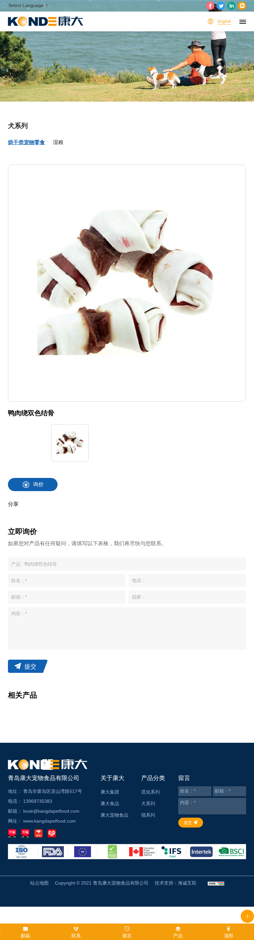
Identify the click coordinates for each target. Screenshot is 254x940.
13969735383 (37, 801)
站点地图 (39, 883)
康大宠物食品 (114, 815)
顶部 (228, 935)
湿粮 (58, 142)
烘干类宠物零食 (26, 142)
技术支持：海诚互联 (175, 883)
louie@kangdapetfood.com (51, 811)
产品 (178, 935)
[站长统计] (216, 883)
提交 (30, 666)
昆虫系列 (150, 792)
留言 (127, 935)
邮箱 (25, 935)
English (224, 21)
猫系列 (148, 815)
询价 (38, 484)
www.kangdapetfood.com (49, 821)
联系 (76, 935)
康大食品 (110, 803)
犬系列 (148, 803)
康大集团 (110, 792)
